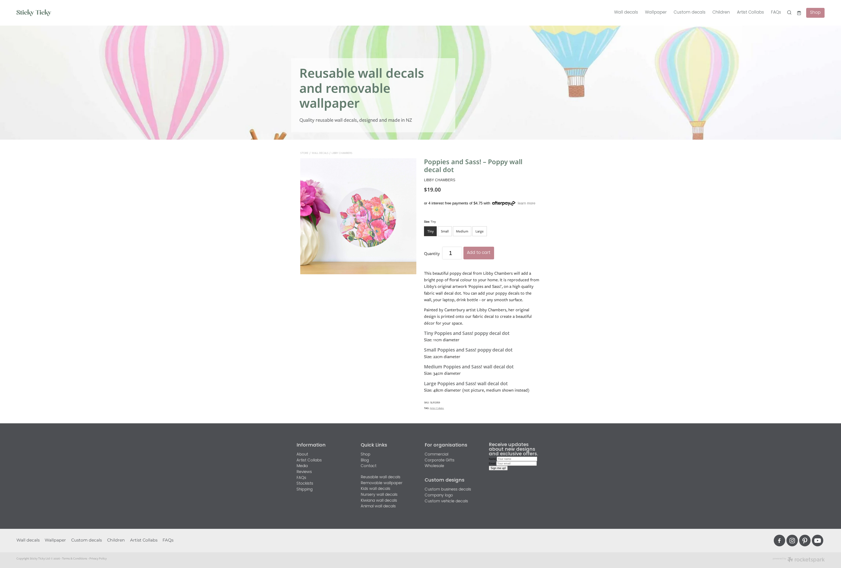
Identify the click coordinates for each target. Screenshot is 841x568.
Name (493, 459)
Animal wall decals (378, 506)
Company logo (439, 495)
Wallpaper (656, 12)
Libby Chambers (342, 153)
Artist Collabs (750, 12)
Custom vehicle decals (446, 501)
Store (304, 153)
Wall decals (626, 12)
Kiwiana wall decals (379, 501)
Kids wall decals (375, 489)
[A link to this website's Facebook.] (779, 540)
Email (492, 463)
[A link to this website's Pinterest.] (805, 540)
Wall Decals (320, 153)
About (302, 454)
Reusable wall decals (380, 477)
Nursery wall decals (379, 495)
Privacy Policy (98, 558)
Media (302, 466)
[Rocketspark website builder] (799, 560)
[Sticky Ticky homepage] (97, 12)
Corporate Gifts (439, 460)
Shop (815, 12)
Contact (368, 466)
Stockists (305, 483)
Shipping (305, 489)
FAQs (776, 12)
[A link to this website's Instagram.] (792, 540)
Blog (365, 460)
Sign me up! (498, 468)
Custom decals (689, 12)
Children (721, 12)
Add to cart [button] (478, 253)
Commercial (436, 454)
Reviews (304, 472)
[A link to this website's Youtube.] (817, 540)
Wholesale (434, 466)
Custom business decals (448, 489)
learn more (526, 203)
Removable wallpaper (382, 483)
